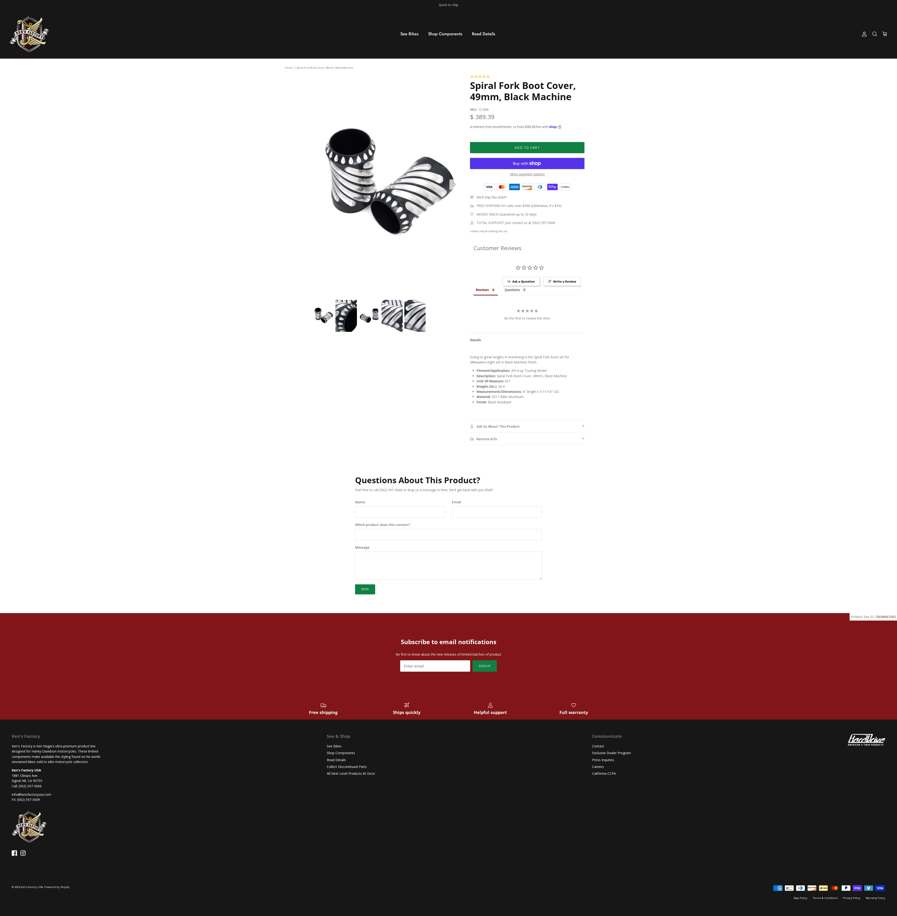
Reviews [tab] (482, 290)
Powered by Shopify (57, 887)
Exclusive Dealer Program (611, 753)
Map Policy (800, 898)
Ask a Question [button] (523, 281)
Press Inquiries (603, 760)
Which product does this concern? (382, 524)
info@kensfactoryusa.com (31, 794)
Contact (598, 746)
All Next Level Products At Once (351, 773)
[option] (386, 184)
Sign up (485, 666)
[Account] (863, 34)
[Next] (454, 184)
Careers (598, 766)
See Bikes (409, 34)
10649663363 (885, 616)
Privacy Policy (851, 898)
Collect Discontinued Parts (347, 766)
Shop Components (445, 34)
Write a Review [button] (564, 281)
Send (365, 589)
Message (362, 547)
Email (456, 502)
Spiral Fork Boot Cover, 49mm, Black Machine (324, 68)
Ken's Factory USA (32, 887)
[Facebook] (14, 853)
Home (289, 68)
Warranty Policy (875, 898)
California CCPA (604, 773)
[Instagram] (23, 853)
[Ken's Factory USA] (29, 34)
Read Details (483, 34)
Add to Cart (527, 147)
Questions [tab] (512, 290)
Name (360, 502)
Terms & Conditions (825, 898)
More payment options (527, 174)
